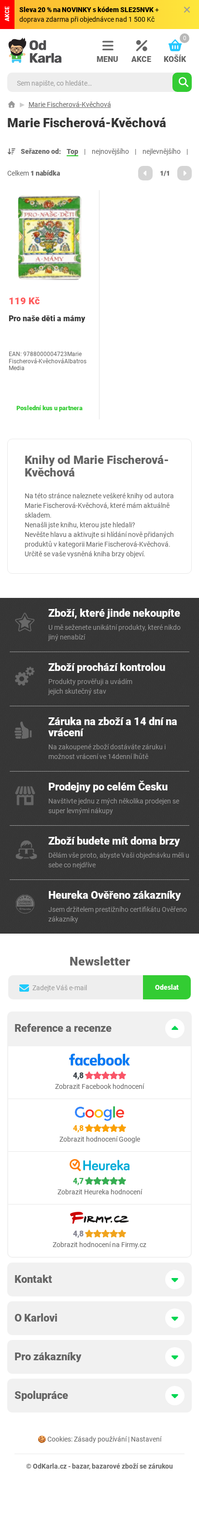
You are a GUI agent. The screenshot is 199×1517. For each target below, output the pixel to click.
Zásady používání (100, 1439)
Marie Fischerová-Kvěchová (69, 104)
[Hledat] (182, 82)
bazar (80, 1466)
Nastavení (146, 1439)
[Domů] (11, 104)
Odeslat (167, 987)
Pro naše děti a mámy (47, 318)
